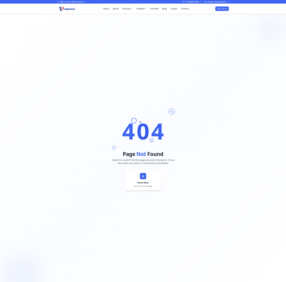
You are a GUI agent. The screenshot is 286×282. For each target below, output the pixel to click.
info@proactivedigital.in (217, 2)
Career (173, 8)
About (116, 8)
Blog (164, 8)
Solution (141, 8)
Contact (185, 8)
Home (106, 8)
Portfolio (154, 8)
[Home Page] (67, 8)
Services (126, 8)
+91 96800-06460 (192, 2)
